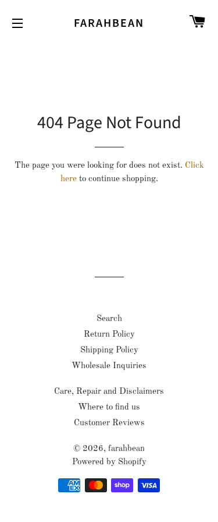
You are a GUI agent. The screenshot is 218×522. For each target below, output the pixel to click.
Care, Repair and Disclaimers (109, 391)
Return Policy (109, 334)
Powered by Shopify (109, 462)
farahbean (109, 23)
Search (109, 319)
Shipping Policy (109, 350)
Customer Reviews (109, 423)
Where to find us (109, 407)
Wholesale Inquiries (109, 366)
